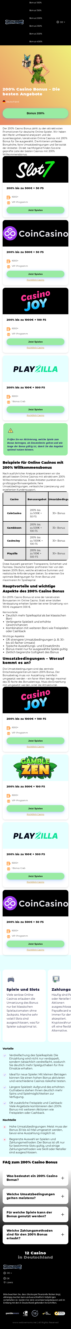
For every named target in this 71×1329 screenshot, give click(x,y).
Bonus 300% (35, 33)
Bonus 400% (35, 41)
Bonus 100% (35, 2)
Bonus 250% (35, 26)
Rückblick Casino (35, 280)
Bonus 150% (35, 10)
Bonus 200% (35, 18)
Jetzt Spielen (35, 210)
